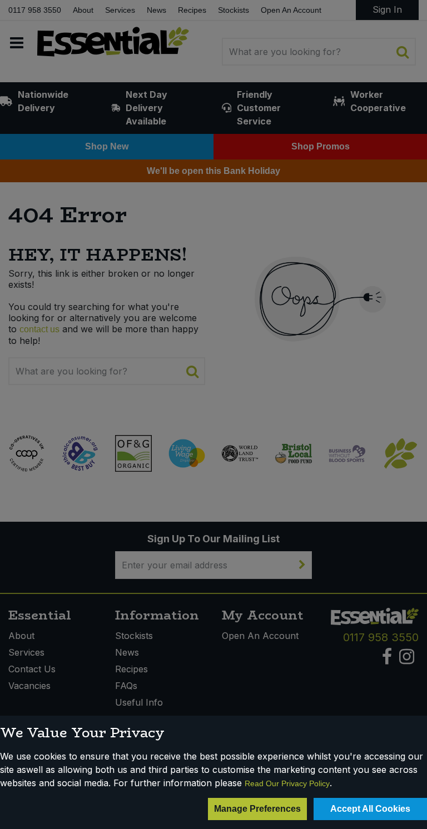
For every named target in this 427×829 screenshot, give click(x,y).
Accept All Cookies (370, 808)
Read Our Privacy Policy (287, 783)
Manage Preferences (257, 808)
